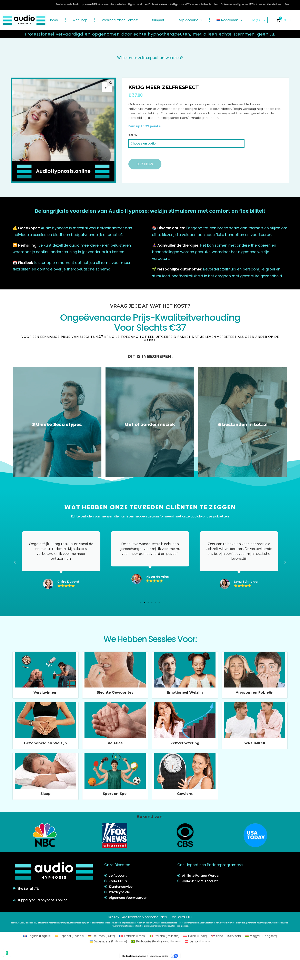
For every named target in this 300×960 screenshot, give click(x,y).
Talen (133, 135)
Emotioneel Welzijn (185, 692)
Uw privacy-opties (159, 956)
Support (158, 20)
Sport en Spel (115, 794)
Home (53, 20)
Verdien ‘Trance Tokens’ (120, 20)
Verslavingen (45, 692)
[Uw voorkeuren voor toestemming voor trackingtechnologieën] (7, 953)
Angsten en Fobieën (254, 692)
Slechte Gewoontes (115, 692)
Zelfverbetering (184, 743)
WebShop (79, 20)
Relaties (115, 743)
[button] (140, 602)
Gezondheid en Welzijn (45, 743)
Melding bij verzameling (134, 956)
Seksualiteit (255, 743)
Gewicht (185, 794)
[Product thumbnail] (107, 87)
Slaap (45, 794)
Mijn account (188, 20)
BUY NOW (145, 164)
